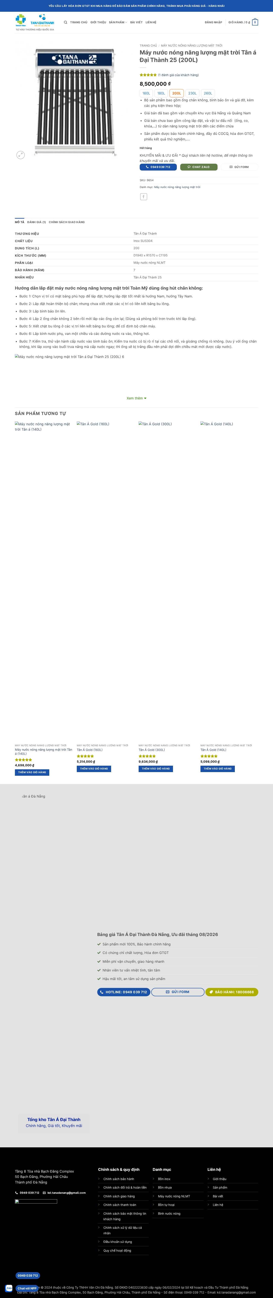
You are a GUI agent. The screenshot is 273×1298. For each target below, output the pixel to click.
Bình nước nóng (169, 1213)
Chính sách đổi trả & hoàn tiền (125, 1187)
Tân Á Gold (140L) (213, 750)
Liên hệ (151, 22)
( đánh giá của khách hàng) (178, 75)
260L (208, 93)
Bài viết (136, 22)
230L (192, 93)
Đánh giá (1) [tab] (36, 222)
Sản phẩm (116, 22)
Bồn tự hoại (166, 1205)
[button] (213, 22)
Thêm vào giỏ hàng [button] (32, 772)
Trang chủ (78, 22)
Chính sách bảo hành (118, 1179)
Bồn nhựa (165, 1187)
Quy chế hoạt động (117, 1250)
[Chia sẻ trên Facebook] (143, 196)
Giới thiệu (98, 22)
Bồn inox (164, 1179)
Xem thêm (135, 398)
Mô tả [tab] (19, 222)
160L (146, 93)
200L (176, 93)
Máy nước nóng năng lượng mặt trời (191, 45)
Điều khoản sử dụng (117, 1242)
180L (161, 93)
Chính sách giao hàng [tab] (67, 222)
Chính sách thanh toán (119, 1205)
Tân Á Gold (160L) (90, 750)
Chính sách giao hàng (119, 1196)
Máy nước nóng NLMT (174, 1196)
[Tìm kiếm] (65, 22)
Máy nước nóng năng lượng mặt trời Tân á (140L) (43, 751)
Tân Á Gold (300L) (152, 750)
